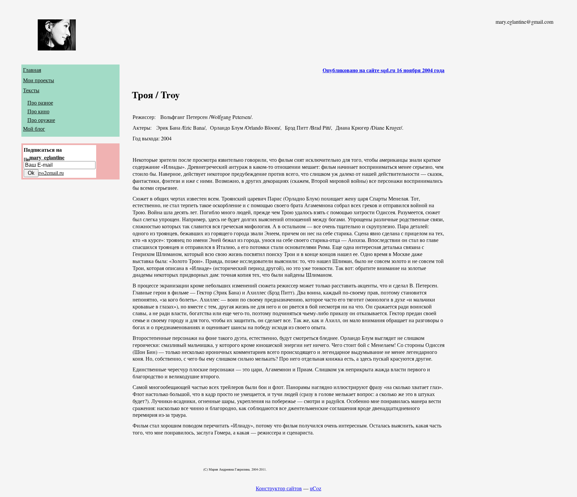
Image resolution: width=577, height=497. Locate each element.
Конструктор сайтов (279, 488)
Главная (32, 69)
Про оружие (41, 119)
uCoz (315, 488)
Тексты (31, 90)
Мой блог (34, 128)
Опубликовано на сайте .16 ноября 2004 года (383, 70)
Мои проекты (38, 80)
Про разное (40, 102)
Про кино (38, 111)
